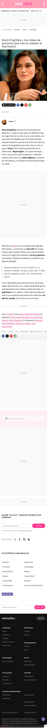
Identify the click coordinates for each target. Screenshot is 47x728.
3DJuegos (27, 631)
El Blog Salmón (28, 676)
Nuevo (44, 5)
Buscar (38, 607)
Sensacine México (29, 702)
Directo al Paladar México (9, 713)
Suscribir (39, 526)
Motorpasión (28, 661)
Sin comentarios (10, 105)
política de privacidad (26, 530)
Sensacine (27, 646)
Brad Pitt (17, 30)
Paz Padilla (33, 30)
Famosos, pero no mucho (15, 10)
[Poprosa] (23, 4)
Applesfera (5, 638)
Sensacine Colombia (30, 705)
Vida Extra (27, 635)
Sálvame (27, 581)
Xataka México (6, 695)
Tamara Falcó (29, 576)
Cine (16, 331)
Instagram (24, 539)
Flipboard (25, 105)
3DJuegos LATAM (29, 695)
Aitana (25, 30)
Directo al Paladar (7, 661)
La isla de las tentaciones (33, 585)
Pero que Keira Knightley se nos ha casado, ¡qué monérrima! (22, 323)
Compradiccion (7, 683)
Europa (11, 331)
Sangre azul (28, 562)
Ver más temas (7, 594)
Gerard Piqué (7, 581)
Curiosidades (29, 567)
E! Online (10, 314)
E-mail (29, 105)
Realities (5, 562)
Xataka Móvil (6, 635)
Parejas (27, 571)
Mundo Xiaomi (6, 645)
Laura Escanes (7, 585)
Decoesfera (5, 680)
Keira (15, 245)
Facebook (18, 105)
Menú (2, 5)
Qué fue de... (37, 10)
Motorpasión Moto (29, 665)
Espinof (26, 650)
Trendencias (5, 676)
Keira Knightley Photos (30, 314)
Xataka (4, 631)
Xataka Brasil (6, 698)
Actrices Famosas (37, 331)
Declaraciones (24, 331)
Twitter (22, 105)
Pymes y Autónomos (30, 680)
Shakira (5, 576)
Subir (39, 618)
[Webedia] (8, 619)
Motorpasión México (30, 713)
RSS (29, 539)
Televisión (6, 567)
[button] (12, 121)
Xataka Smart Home (8, 642)
